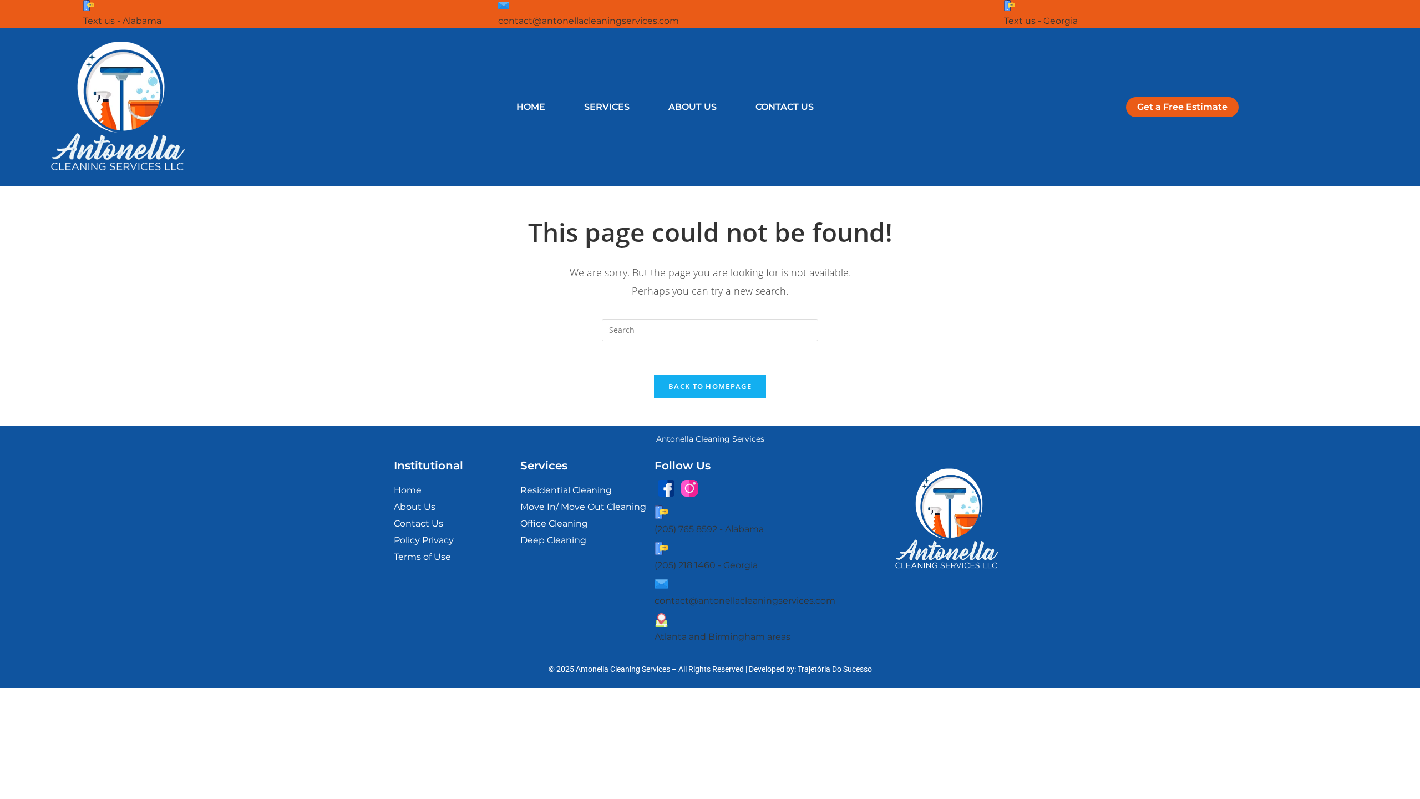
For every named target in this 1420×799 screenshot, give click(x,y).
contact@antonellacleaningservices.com (588, 21)
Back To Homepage (710, 386)
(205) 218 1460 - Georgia (706, 565)
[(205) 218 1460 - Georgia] (661, 548)
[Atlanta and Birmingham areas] (661, 620)
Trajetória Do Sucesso (835, 669)
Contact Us (784, 107)
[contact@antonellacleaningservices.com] (503, 5)
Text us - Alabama (122, 21)
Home (530, 107)
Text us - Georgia (1041, 21)
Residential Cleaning (566, 490)
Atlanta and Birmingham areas (722, 636)
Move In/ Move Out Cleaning (583, 507)
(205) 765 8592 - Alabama (709, 529)
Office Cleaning (554, 523)
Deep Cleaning (553, 540)
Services (607, 107)
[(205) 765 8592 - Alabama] (661, 512)
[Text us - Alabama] (88, 5)
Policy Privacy (424, 540)
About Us (692, 107)
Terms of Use (422, 557)
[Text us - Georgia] (1009, 5)
